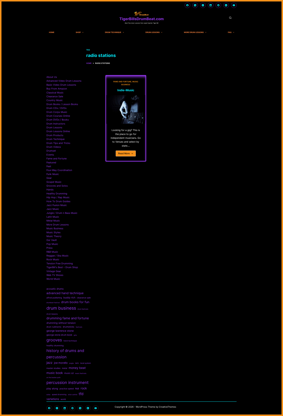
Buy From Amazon (56, 88)
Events (50, 154)
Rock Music (52, 259)
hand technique (70, 341)
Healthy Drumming (56, 193)
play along (52, 388)
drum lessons (52, 314)
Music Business (54, 228)
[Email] (234, 5)
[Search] (230, 18)
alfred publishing (54, 298)
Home (51, 32)
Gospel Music (53, 181)
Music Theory (53, 236)
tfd (81, 394)
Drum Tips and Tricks (58, 143)
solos (48, 395)
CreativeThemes (167, 406)
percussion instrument (67, 382)
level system (85, 363)
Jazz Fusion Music (56, 205)
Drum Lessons (152, 32)
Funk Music (52, 174)
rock (84, 388)
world (63, 399)
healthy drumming (55, 345)
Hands (50, 189)
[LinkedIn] (210, 5)
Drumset (51, 150)
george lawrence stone (60, 330)
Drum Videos (53, 146)
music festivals (80, 373)
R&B (77, 388)
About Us (51, 76)
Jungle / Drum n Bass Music (61, 212)
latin (77, 363)
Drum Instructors (55, 123)
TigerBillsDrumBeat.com (141, 19)
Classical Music (55, 92)
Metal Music (53, 220)
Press (49, 247)
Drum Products (54, 135)
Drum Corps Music (56, 112)
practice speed (67, 388)
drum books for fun (75, 302)
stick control (72, 395)
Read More (125, 154)
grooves (54, 339)
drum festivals (83, 309)
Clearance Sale (54, 96)
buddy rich (69, 297)
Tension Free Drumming (59, 263)
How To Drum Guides (58, 201)
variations (52, 399)
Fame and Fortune (122, 81)
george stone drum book (59, 335)
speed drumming (59, 394)
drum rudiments (53, 327)
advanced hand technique (65, 293)
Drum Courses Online (58, 115)
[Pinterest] (218, 5)
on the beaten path (53, 377)
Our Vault (51, 240)
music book (54, 373)
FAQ (229, 32)
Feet (48, 166)
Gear (49, 177)
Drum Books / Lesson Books (62, 104)
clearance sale (84, 298)
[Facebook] (187, 5)
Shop (78, 32)
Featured (51, 162)
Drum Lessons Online (58, 131)
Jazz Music (52, 208)
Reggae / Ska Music (57, 255)
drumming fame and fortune (67, 318)
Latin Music (52, 216)
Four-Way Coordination (59, 170)
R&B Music (52, 251)
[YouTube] (226, 5)
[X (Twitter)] (195, 5)
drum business (61, 308)
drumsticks (68, 327)
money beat (77, 368)
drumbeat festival (53, 303)
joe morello (61, 362)
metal (64, 368)
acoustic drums (55, 288)
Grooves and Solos (57, 185)
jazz (49, 362)
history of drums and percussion (65, 353)
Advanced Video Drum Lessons (63, 80)
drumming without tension (61, 322)
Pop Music (52, 244)
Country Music (54, 100)
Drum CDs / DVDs (56, 108)
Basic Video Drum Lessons (61, 84)
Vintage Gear (53, 271)
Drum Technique (113, 32)
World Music (53, 278)
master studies (53, 368)
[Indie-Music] (125, 109)
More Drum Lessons (194, 32)
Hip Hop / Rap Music (58, 197)
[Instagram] (203, 5)
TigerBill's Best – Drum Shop (62, 267)
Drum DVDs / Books (57, 119)
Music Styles (53, 232)
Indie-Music (125, 90)
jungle (71, 363)
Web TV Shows (54, 275)
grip (75, 335)
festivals (79, 327)
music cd (69, 373)
